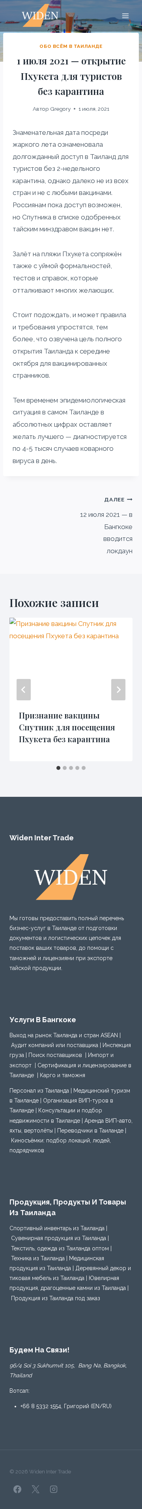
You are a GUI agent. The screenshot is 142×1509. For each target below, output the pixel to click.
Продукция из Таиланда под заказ (55, 1298)
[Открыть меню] (125, 15)
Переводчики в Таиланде (90, 1130)
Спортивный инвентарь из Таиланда (57, 1228)
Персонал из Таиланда (39, 1090)
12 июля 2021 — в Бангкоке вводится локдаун (106, 525)
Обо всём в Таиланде (70, 46)
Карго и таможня (62, 1075)
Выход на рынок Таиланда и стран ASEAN (63, 1035)
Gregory (60, 109)
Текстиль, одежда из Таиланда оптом (60, 1248)
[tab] (58, 768)
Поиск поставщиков (55, 1055)
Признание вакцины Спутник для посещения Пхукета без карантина (67, 727)
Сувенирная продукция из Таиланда (58, 1238)
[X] (35, 1489)
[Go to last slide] (24, 689)
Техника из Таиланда (38, 1258)
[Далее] (118, 689)
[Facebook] (17, 1489)
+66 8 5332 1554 (41, 1406)
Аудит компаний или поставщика (54, 1045)
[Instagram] (54, 1489)
